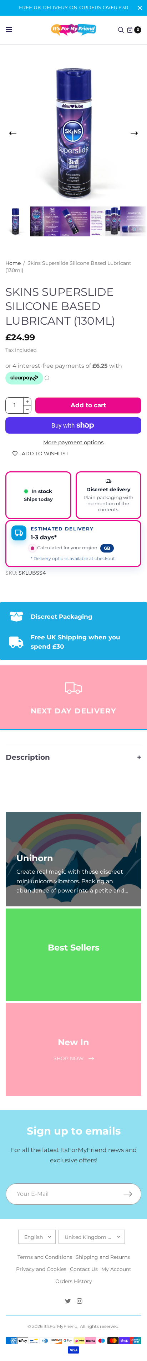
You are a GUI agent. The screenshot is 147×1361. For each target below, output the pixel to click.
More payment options (73, 442)
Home (13, 263)
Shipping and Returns (103, 1257)
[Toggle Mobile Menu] (13, 30)
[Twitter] (68, 1301)
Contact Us (84, 1269)
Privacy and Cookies (41, 1269)
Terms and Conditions (44, 1257)
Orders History (73, 1281)
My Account (116, 1269)
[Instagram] (79, 1301)
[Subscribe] (132, 1194)
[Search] (121, 30)
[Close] (140, 8)
